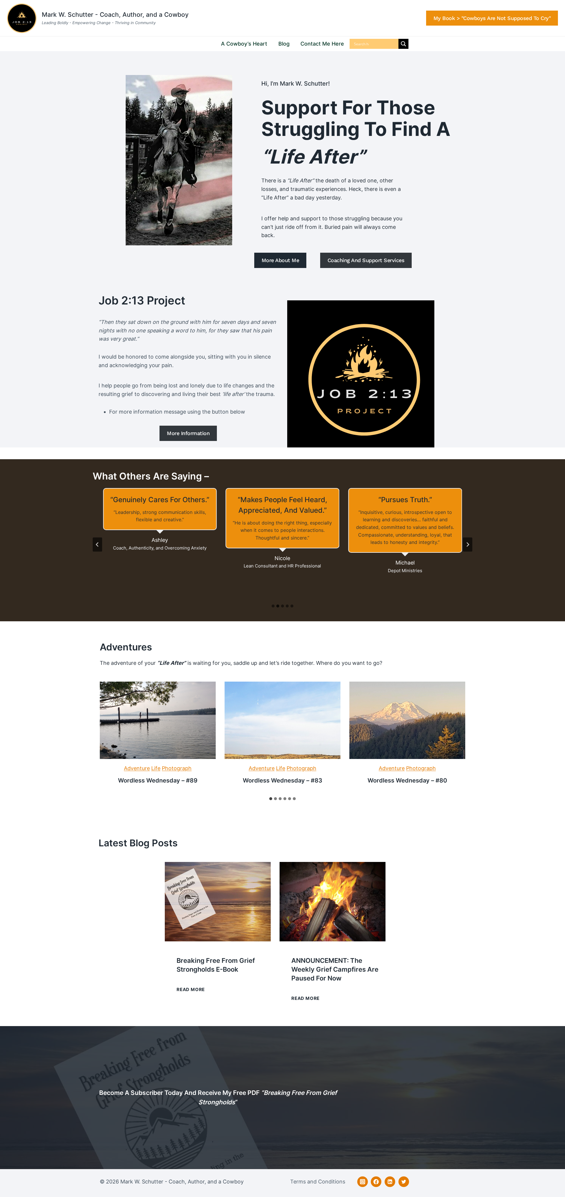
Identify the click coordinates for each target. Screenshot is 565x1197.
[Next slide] (467, 544)
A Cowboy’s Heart (244, 44)
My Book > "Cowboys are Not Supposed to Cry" (492, 18)
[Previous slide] (97, 544)
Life (155, 768)
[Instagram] (362, 1181)
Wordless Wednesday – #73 (407, 780)
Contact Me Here (322, 44)
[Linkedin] (390, 1181)
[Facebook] (376, 1181)
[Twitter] (403, 1181)
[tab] (273, 606)
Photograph (177, 768)
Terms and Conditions (317, 1181)
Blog (284, 44)
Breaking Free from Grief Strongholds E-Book (216, 965)
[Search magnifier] (403, 44)
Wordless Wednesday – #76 (157, 780)
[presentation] (158, 720)
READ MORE (191, 990)
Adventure (137, 768)
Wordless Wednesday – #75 (282, 780)
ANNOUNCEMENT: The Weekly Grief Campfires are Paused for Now (334, 969)
